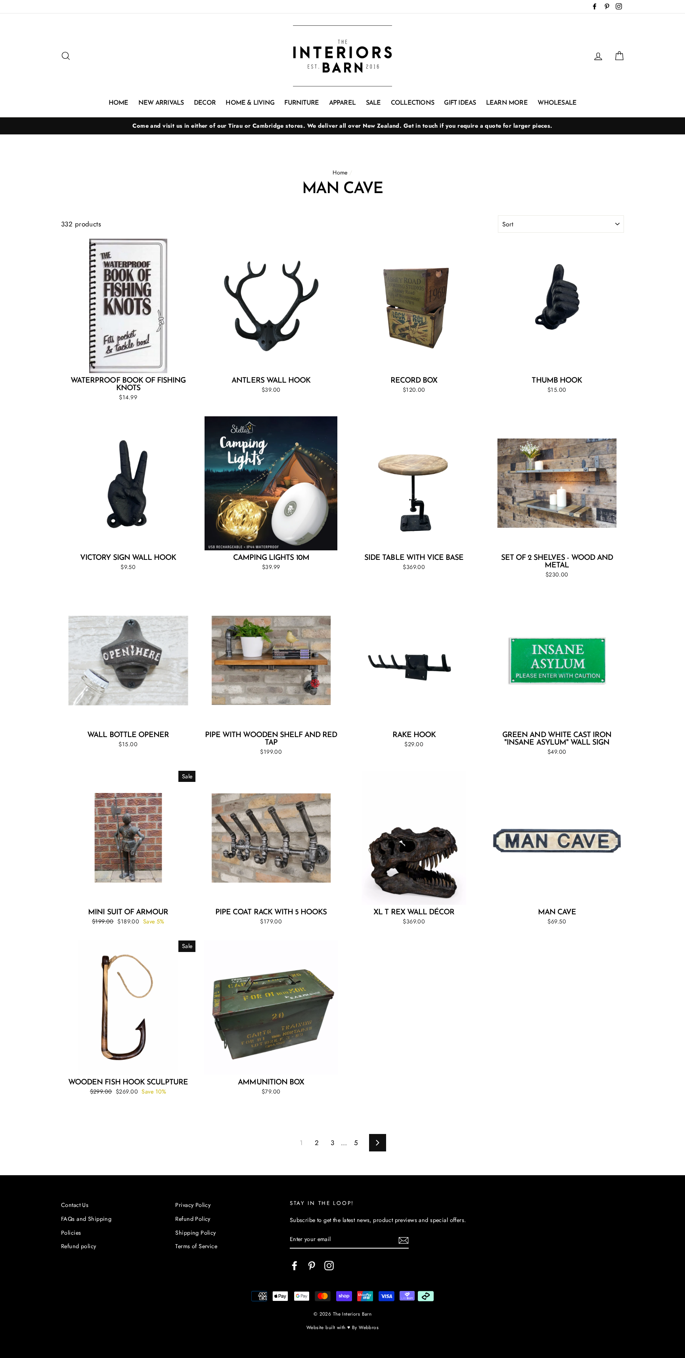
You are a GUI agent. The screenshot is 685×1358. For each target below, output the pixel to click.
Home (118, 103)
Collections (412, 103)
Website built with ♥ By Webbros (342, 1327)
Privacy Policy (192, 1205)
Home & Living (250, 103)
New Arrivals (161, 103)
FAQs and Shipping (86, 1219)
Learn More (507, 103)
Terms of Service (196, 1246)
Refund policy (78, 1246)
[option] (342, 125)
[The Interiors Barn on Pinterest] (311, 1265)
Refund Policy (192, 1219)
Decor (205, 103)
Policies (71, 1233)
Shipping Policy (195, 1233)
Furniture (301, 103)
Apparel (342, 103)
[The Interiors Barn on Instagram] (329, 1265)
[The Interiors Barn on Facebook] (294, 1265)
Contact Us (74, 1205)
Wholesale (557, 103)
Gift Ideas (460, 103)
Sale (373, 103)
